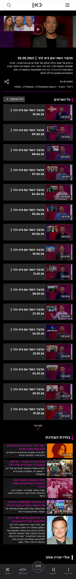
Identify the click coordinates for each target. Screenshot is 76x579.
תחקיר (17, 86)
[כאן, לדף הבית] (37, 5)
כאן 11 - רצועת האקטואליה (50, 86)
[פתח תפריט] (67, 5)
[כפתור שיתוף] (7, 81)
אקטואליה (28, 86)
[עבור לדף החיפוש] (8, 5)
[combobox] (14, 99)
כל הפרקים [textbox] (17, 99)
